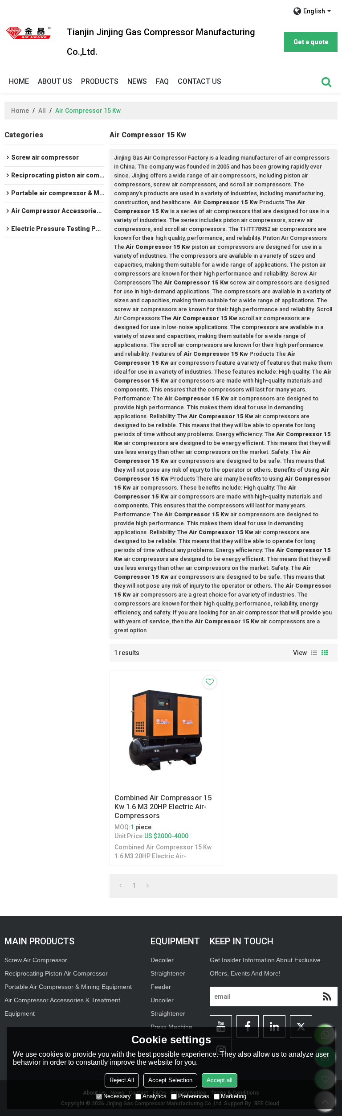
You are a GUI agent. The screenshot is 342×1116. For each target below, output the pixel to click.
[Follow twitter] (301, 1026)
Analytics (154, 1096)
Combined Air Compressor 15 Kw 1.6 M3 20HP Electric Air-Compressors (163, 807)
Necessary (117, 1096)
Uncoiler (162, 1000)
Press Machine (171, 1026)
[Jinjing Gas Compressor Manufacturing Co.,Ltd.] (28, 32)
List (314, 652)
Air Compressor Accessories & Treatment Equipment (62, 1007)
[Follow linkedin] (274, 1026)
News (137, 81)
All (42, 110)
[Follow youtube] (221, 1026)
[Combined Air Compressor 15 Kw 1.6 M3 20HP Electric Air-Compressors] (165, 730)
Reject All (122, 1080)
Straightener (168, 1013)
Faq (162, 81)
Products (99, 81)
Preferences (193, 1096)
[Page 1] (120, 885)
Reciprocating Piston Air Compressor (56, 973)
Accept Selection (170, 1080)
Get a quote (311, 41)
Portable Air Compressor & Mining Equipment (68, 986)
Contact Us (199, 81)
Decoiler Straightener (168, 966)
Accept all (219, 1080)
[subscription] (327, 996)
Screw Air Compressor (35, 960)
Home (19, 81)
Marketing (233, 1096)
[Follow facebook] (247, 1026)
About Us (55, 81)
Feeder (161, 986)
